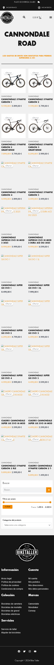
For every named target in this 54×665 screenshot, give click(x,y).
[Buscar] (48, 490)
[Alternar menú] (50, 17)
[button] (24, 17)
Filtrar (7, 506)
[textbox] (25, 525)
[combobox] (27, 525)
